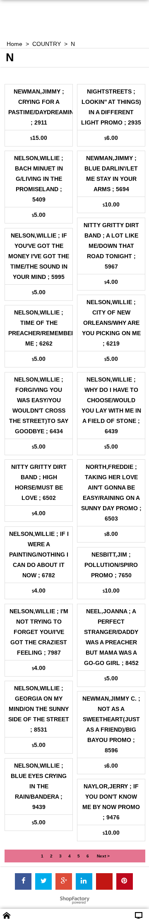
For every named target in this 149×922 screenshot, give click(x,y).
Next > (103, 856)
